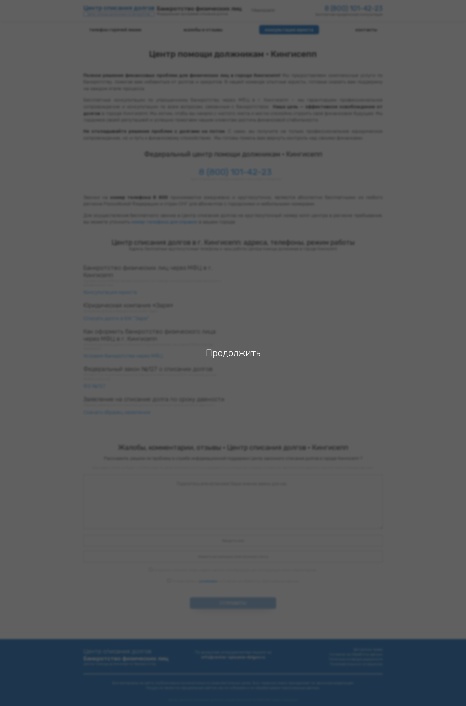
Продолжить (233, 353)
